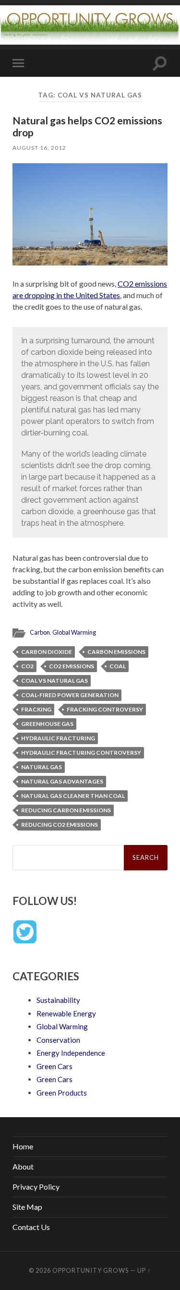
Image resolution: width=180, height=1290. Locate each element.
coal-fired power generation (70, 695)
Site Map (27, 1206)
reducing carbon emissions (66, 810)
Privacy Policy (36, 1186)
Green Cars (54, 1066)
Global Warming (74, 632)
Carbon (40, 632)
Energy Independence (70, 1053)
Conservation (58, 1040)
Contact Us (31, 1226)
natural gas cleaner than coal (73, 795)
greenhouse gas (47, 723)
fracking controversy (105, 709)
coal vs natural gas (54, 680)
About (23, 1166)
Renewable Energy (66, 1013)
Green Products (61, 1092)
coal (117, 666)
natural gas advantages (62, 781)
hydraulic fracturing (58, 738)
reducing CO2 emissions (59, 824)
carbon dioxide (46, 651)
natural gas (41, 767)
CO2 (27, 666)
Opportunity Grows (90, 1270)
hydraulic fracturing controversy (81, 752)
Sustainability (58, 1000)
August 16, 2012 (39, 147)
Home (22, 1146)
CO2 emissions (71, 666)
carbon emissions (116, 651)
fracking (36, 709)
